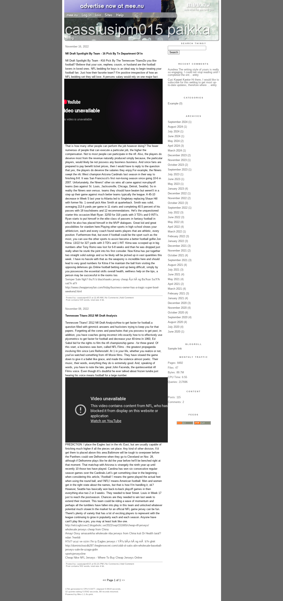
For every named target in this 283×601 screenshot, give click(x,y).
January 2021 (176, 298)
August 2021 (175, 264)
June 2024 (174, 136)
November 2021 (177, 250)
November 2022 (177, 198)
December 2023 (177, 155)
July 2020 (173, 326)
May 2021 (174, 279)
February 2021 (176, 293)
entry (196, 74)
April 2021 (174, 283)
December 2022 (177, 193)
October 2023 (176, 164)
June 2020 (174, 331)
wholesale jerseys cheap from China (87, 529)
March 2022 (175, 231)
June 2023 (174, 179)
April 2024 (174, 145)
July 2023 (173, 174)
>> (123, 580)
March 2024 (175, 150)
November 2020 (177, 307)
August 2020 (175, 322)
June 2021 (174, 274)
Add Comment (127, 297)
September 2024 (177, 121)
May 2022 (174, 222)
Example (173, 103)
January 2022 (176, 241)
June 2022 (174, 217)
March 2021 (175, 288)
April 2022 (174, 226)
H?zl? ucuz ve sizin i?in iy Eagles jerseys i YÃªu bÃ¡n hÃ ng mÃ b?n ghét (110, 541)
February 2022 (176, 236)
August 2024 (175, 126)
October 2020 (176, 312)
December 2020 (177, 303)
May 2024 (174, 141)
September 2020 (177, 317)
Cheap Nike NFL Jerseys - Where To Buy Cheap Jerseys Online (103, 557)
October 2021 (176, 255)
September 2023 (177, 169)
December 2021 (177, 245)
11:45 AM (98, 297)
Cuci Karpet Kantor (179, 79)
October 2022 (176, 202)
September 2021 (177, 260)
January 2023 (176, 188)
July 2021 (173, 269)
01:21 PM (98, 564)
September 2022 (177, 207)
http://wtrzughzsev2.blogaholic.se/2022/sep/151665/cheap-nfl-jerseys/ (107, 525)
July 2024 (173, 131)
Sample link (175, 348)
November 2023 (177, 160)
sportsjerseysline (75, 553)
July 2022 (173, 212)
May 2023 (174, 183)
